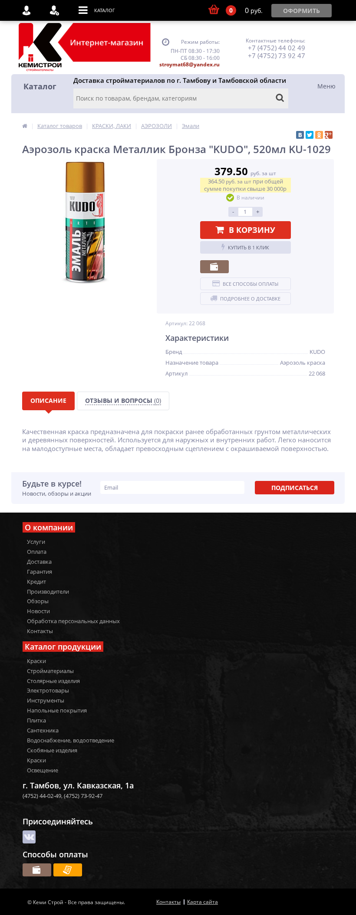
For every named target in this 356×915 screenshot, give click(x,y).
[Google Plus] (329, 135)
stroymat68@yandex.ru (189, 64)
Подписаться (294, 488)
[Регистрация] (57, 10)
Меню (326, 86)
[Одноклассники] (319, 135)
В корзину (252, 230)
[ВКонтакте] (300, 135)
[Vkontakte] (29, 836)
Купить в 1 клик (248, 247)
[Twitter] (309, 135)
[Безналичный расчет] (67, 869)
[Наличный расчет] (214, 266)
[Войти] (29, 10)
